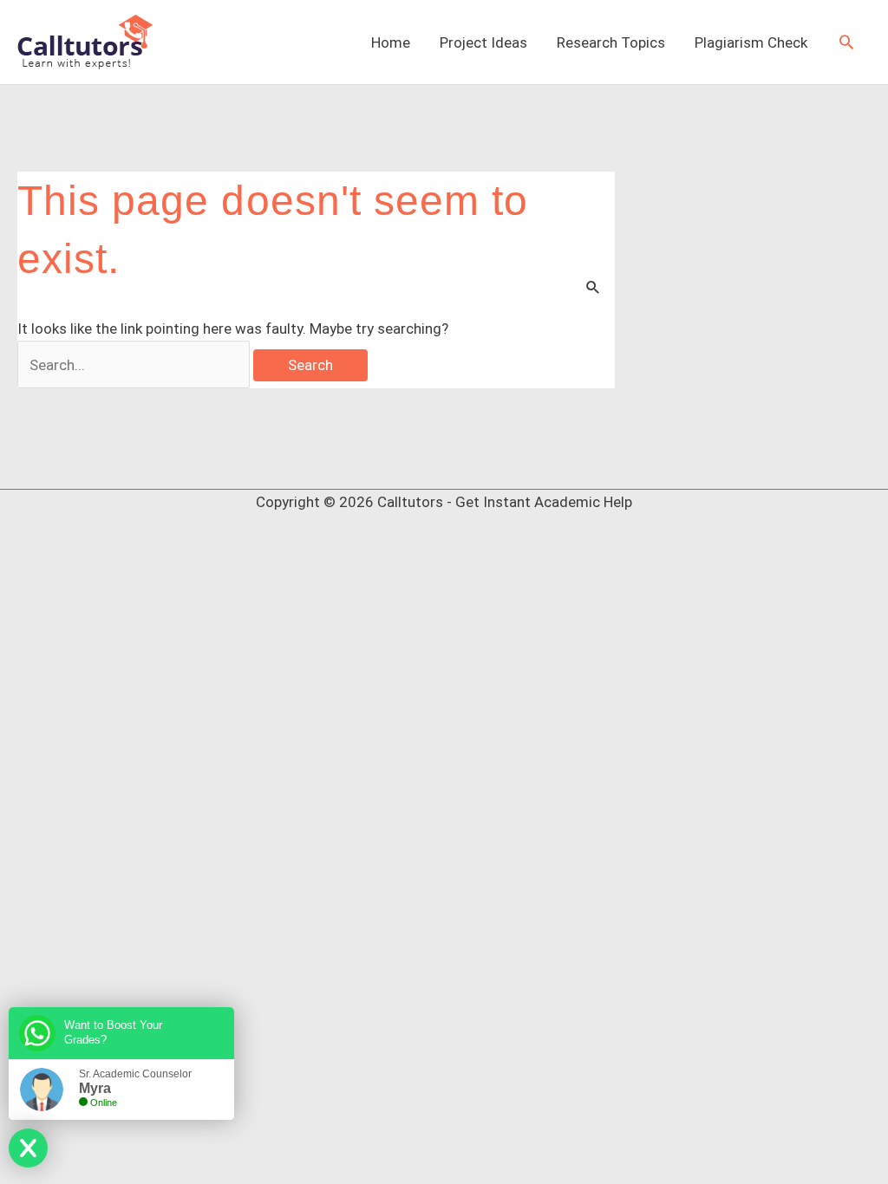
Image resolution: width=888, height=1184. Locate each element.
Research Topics (611, 42)
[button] (846, 41)
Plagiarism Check (751, 42)
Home (390, 42)
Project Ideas (483, 42)
